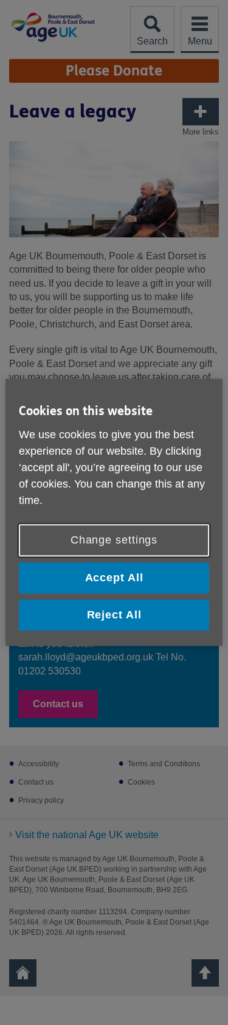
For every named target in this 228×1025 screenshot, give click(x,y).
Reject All (114, 615)
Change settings (114, 540)
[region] (113, 512)
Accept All (114, 578)
